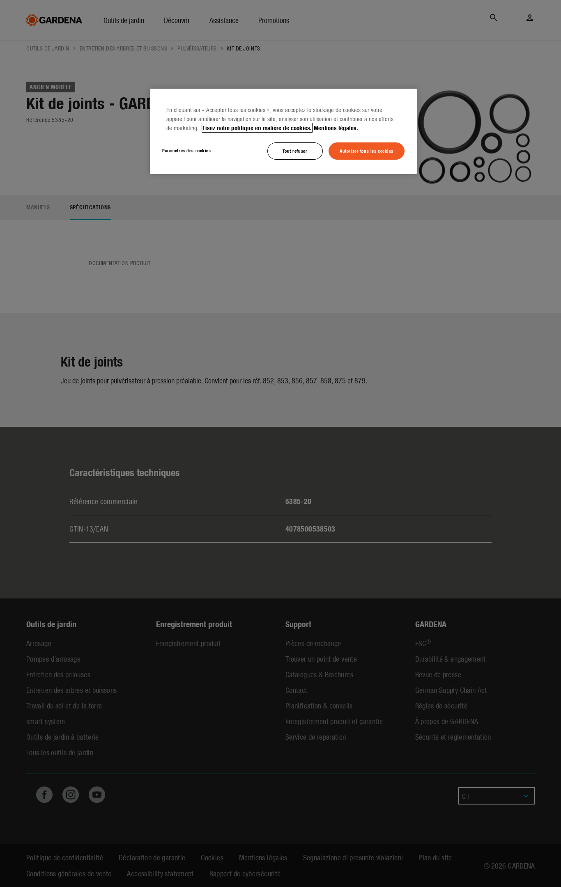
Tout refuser (295, 150)
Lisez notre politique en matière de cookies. (257, 128)
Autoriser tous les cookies (366, 150)
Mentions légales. (336, 128)
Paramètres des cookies (186, 150)
